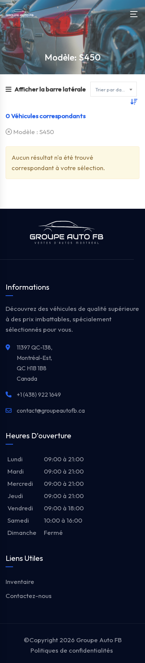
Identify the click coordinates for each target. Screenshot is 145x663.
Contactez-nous (29, 595)
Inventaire (20, 581)
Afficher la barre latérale (50, 89)
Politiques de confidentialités (71, 650)
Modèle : (33, 132)
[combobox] (113, 89)
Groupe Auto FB (99, 640)
